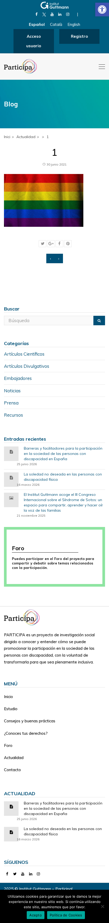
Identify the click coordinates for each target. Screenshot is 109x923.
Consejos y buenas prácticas (29, 720)
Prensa (11, 403)
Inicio (8, 696)
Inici (7, 136)
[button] (102, 9)
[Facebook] (36, 14)
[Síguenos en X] (44, 14)
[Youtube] (52, 14)
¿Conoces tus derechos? (26, 733)
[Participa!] (23, 616)
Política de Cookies (66, 915)
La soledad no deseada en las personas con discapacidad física (63, 477)
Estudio (10, 708)
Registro (79, 36)
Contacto (12, 769)
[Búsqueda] (99, 320)
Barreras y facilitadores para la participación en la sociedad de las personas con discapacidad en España (63, 453)
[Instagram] (67, 14)
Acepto (35, 915)
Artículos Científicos (24, 354)
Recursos (13, 415)
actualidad (25, 136)
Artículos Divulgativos (26, 366)
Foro (8, 745)
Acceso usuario (33, 41)
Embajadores (18, 378)
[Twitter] (15, 874)
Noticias (12, 390)
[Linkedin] (60, 14)
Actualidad (14, 757)
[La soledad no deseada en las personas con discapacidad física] (11, 477)
